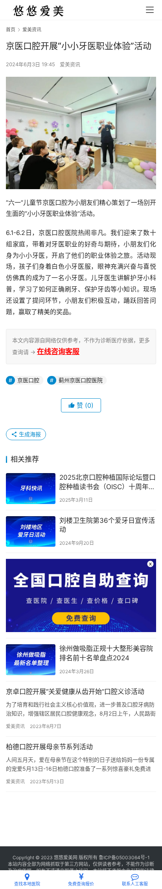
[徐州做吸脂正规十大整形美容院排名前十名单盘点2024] (30, 659)
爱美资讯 (70, 64)
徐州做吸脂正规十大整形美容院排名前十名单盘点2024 (106, 653)
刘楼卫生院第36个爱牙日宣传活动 (107, 525)
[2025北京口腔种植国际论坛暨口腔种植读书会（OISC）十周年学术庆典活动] (30, 488)
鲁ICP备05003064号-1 (124, 857)
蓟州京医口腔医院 (81, 380)
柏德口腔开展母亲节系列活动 (49, 747)
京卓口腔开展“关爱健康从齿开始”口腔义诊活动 (75, 692)
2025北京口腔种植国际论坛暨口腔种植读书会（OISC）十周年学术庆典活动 (107, 482)
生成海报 (29, 434)
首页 (10, 30)
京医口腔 (28, 380)
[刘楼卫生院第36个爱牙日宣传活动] (30, 531)
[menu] (150, 10)
